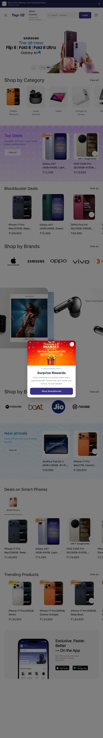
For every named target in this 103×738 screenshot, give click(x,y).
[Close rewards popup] (72, 344)
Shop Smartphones (51, 391)
